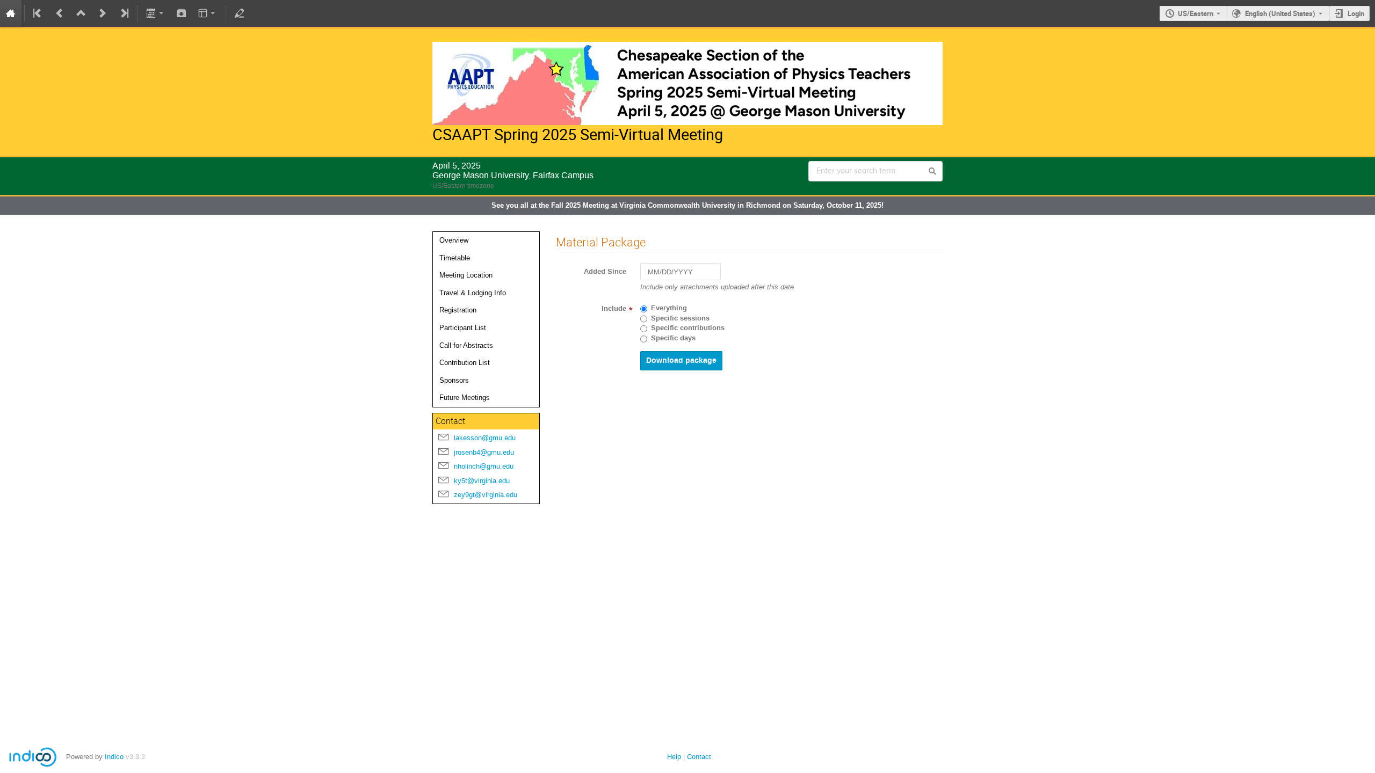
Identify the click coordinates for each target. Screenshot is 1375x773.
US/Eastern (1195, 13)
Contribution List (464, 363)
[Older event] (59, 13)
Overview (453, 240)
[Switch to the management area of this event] (239, 13)
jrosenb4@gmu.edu (484, 452)
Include (614, 308)
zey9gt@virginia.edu (485, 494)
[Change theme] (207, 13)
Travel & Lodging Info (472, 293)
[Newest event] (123, 13)
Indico (114, 756)
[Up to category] (81, 13)
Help (674, 756)
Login (1356, 13)
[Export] (155, 13)
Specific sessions (680, 318)
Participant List (462, 328)
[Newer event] (102, 13)
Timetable (454, 258)
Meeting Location (466, 275)
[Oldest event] (38, 13)
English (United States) (1280, 13)
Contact (699, 756)
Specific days (673, 338)
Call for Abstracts (466, 345)
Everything (669, 308)
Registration (457, 310)
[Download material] (181, 13)
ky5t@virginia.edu (482, 480)
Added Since (605, 271)
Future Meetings (464, 397)
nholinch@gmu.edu (483, 466)
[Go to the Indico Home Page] (10, 13)
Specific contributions (688, 328)
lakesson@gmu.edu (485, 437)
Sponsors (454, 380)
